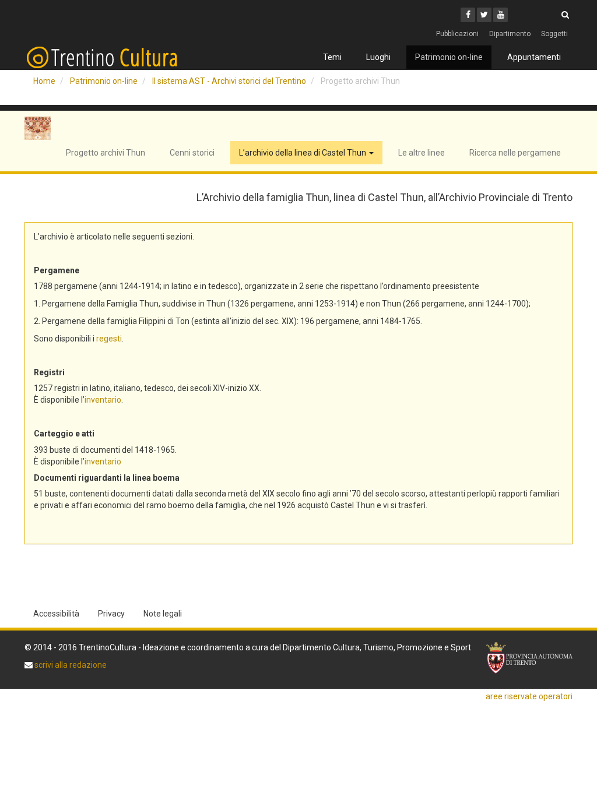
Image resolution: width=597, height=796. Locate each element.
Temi (332, 57)
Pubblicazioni (457, 34)
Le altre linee (421, 152)
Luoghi (378, 57)
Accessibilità (56, 613)
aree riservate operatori (529, 696)
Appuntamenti (534, 57)
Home (44, 81)
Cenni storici (192, 152)
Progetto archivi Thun (105, 152)
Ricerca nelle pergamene (515, 152)
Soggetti (554, 34)
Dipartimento (510, 34)
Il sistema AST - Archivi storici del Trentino (229, 81)
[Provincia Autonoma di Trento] (529, 658)
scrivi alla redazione (70, 665)
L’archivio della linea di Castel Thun (303, 152)
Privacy (111, 613)
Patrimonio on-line (449, 57)
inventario (103, 399)
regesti (109, 338)
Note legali (162, 613)
